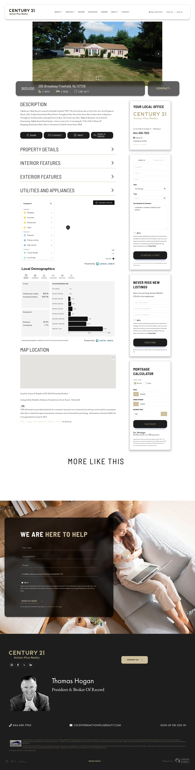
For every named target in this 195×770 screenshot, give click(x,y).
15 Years (148, 383)
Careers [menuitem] (104, 12)
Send (29, 602)
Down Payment (138, 400)
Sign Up (169, 12)
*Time (135, 194)
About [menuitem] (114, 12)
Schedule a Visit (158, 160)
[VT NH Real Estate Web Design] (176, 761)
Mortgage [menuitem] (92, 12)
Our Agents (143, 144)
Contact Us (136, 144)
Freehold (51, 421)
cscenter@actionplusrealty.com (97, 725)
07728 (58, 421)
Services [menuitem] (69, 12)
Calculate (150, 424)
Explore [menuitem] (81, 12)
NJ (35, 421)
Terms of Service (55, 606)
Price (135, 390)
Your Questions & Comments (142, 203)
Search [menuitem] (57, 12)
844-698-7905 (156, 12)
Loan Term (137, 380)
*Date (135, 185)
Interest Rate (138, 409)
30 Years (139, 383)
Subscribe (150, 342)
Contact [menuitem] (125, 12)
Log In (179, 12)
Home (22, 421)
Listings (29, 421)
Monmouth (42, 421)
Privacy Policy (152, 246)
